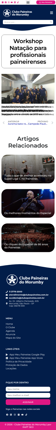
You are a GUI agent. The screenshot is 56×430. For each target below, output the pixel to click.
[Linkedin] (11, 414)
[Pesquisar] (51, 22)
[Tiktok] (26, 414)
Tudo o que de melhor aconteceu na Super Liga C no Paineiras (27, 177)
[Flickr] (18, 414)
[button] (28, 2)
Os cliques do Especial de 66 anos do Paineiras (26, 246)
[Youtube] (22, 414)
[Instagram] (14, 414)
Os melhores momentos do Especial (27, 213)
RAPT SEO (28, 427)
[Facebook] (7, 414)
